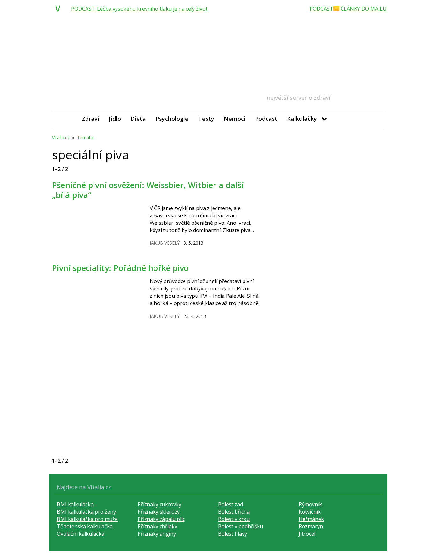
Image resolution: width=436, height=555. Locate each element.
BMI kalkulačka (75, 504)
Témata (85, 138)
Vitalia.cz (61, 138)
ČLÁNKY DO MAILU (363, 8)
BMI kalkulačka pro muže (87, 518)
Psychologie (172, 118)
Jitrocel (307, 533)
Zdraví (90, 118)
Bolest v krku (234, 518)
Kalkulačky (302, 118)
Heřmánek (311, 518)
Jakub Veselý (165, 243)
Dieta (138, 118)
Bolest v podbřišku (240, 526)
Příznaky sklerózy (159, 511)
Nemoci (234, 118)
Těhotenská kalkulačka (85, 526)
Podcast (266, 118)
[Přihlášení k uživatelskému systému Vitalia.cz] (374, 119)
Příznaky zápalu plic (161, 518)
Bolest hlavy (232, 533)
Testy (206, 118)
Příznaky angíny (157, 533)
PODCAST (321, 8)
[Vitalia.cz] (59, 8)
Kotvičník (310, 511)
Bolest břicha (234, 511)
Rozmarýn (311, 526)
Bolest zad (230, 504)
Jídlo (115, 118)
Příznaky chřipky (157, 526)
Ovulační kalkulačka (80, 533)
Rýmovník (310, 504)
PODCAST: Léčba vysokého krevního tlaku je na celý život (139, 8)
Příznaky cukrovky (159, 504)
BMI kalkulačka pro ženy (86, 511)
